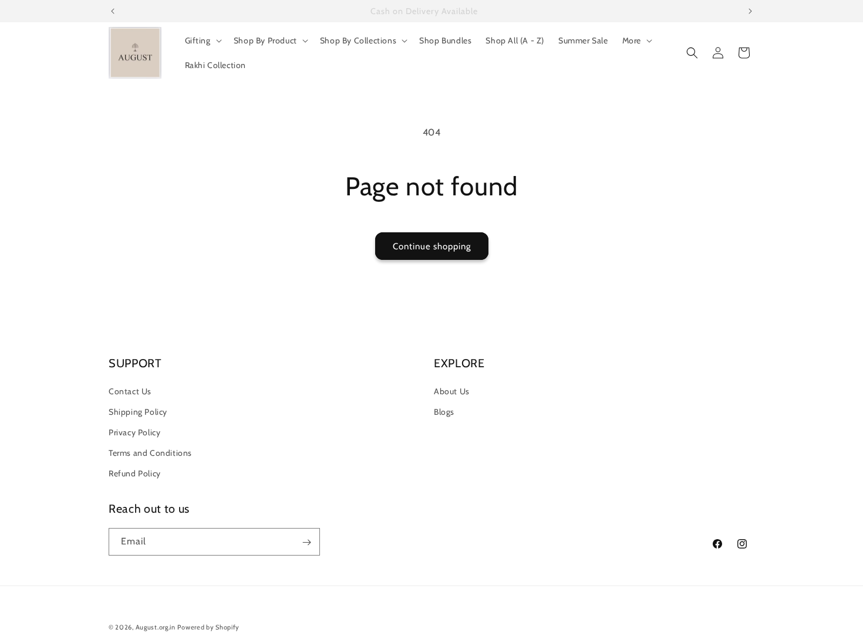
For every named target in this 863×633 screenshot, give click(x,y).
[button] (202, 40)
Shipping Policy (138, 412)
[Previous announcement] (113, 11)
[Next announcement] (750, 11)
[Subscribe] (306, 542)
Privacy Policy (134, 432)
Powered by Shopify (208, 627)
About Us (452, 390)
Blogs (444, 412)
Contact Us (130, 390)
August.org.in (156, 627)
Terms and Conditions (150, 453)
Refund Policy (135, 473)
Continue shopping (432, 246)
